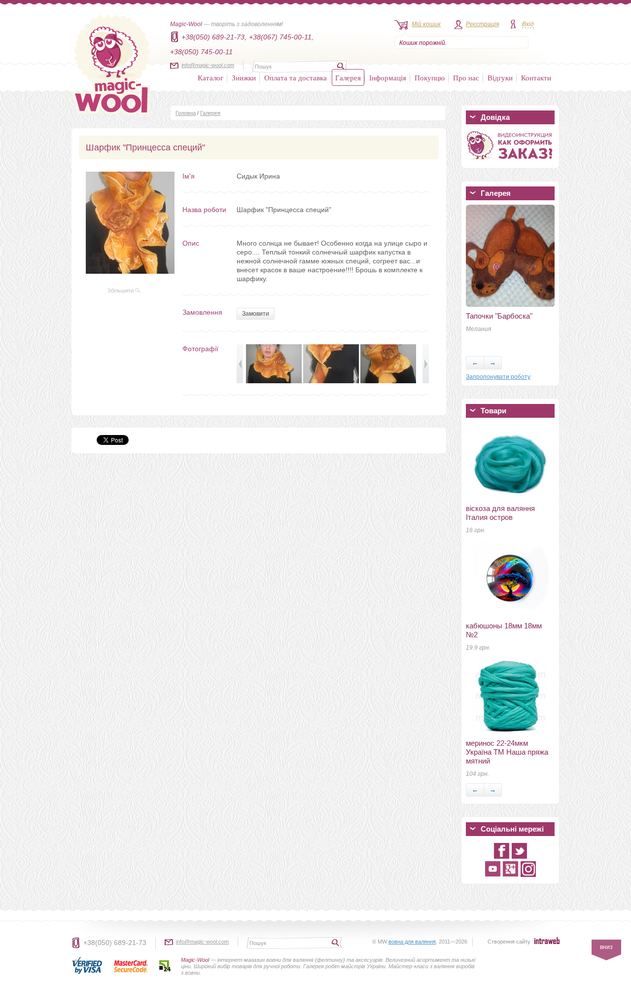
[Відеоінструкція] (510, 161)
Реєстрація (482, 24)
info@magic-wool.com (207, 65)
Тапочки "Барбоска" (499, 316)
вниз (606, 947)
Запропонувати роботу (498, 376)
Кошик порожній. (423, 42)
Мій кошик (426, 24)
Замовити (255, 313)
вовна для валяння (412, 942)
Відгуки (500, 77)
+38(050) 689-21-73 (114, 943)
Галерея (348, 77)
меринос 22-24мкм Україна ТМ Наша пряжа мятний (507, 752)
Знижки (244, 77)
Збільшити (121, 290)
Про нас (466, 77)
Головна (185, 113)
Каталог (210, 77)
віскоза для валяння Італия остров (500, 512)
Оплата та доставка (295, 77)
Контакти (536, 77)
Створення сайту (509, 942)
